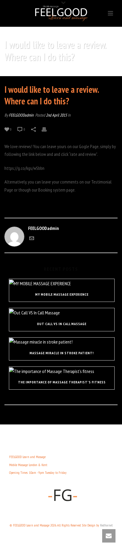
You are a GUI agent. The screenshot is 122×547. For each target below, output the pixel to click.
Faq (23, 72)
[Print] (47, 129)
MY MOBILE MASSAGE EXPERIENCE (62, 294)
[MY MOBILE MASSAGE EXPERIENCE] (61, 283)
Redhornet (106, 525)
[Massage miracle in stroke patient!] (61, 342)
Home (12, 72)
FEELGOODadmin (21, 115)
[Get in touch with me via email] (31, 239)
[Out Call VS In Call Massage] (61, 312)
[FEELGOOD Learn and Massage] (61, 13)
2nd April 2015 (56, 115)
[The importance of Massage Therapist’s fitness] (61, 371)
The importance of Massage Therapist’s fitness (62, 382)
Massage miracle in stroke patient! (62, 353)
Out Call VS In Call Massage (61, 324)
